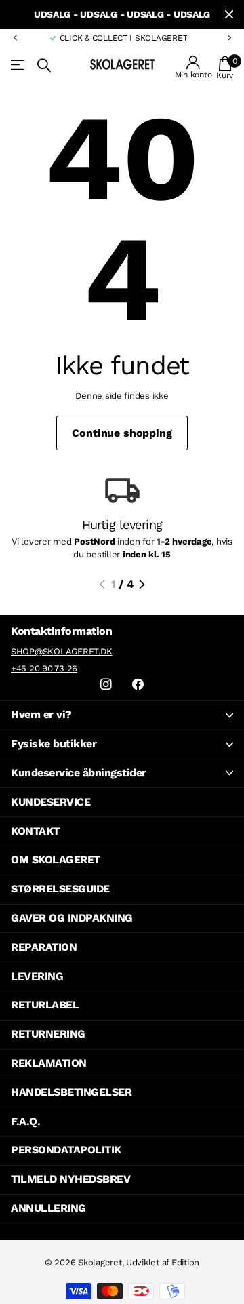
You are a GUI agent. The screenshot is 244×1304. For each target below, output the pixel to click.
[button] (15, 38)
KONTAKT (35, 831)
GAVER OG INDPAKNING (72, 917)
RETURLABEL (45, 1004)
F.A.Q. (25, 1121)
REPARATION (44, 947)
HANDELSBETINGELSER (71, 1092)
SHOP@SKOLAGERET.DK (61, 651)
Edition (185, 1262)
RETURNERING (48, 1033)
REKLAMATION (49, 1062)
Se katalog (18, 65)
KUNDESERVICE (50, 801)
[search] (44, 65)
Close (229, 14)
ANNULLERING (48, 1208)
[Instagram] (106, 684)
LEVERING (37, 976)
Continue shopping (121, 433)
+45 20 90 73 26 (44, 668)
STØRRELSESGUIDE (60, 888)
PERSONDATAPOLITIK (66, 1149)
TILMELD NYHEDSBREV (70, 1178)
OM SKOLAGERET (55, 859)
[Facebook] (138, 684)
